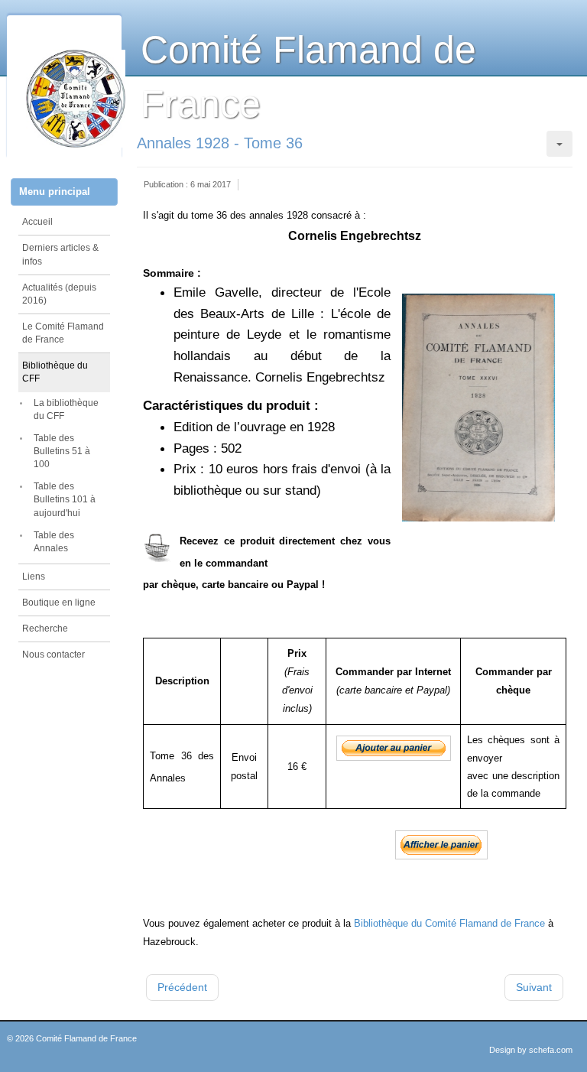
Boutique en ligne (59, 602)
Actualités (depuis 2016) (59, 294)
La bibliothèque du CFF (66, 409)
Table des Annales (54, 542)
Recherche (45, 628)
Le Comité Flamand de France (63, 333)
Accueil (37, 221)
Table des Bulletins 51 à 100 (62, 451)
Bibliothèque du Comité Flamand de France (449, 923)
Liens (33, 576)
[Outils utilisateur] (559, 144)
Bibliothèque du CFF (55, 372)
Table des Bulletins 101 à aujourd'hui (65, 499)
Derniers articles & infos (60, 254)
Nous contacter (53, 654)
